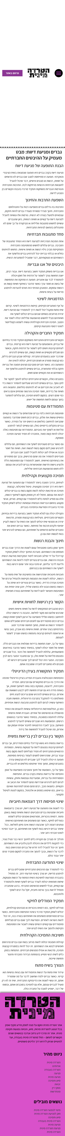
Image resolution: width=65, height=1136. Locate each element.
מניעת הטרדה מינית (50, 1128)
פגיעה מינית (54, 1077)
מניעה (57, 1073)
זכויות (57, 1084)
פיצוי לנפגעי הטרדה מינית (47, 1110)
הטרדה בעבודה (52, 1069)
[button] (59, 73)
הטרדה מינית (53, 1062)
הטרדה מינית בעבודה (49, 1121)
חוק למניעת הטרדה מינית (47, 1113)
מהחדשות (55, 1091)
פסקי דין (56, 1088)
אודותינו (56, 1066)
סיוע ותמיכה (54, 1080)
